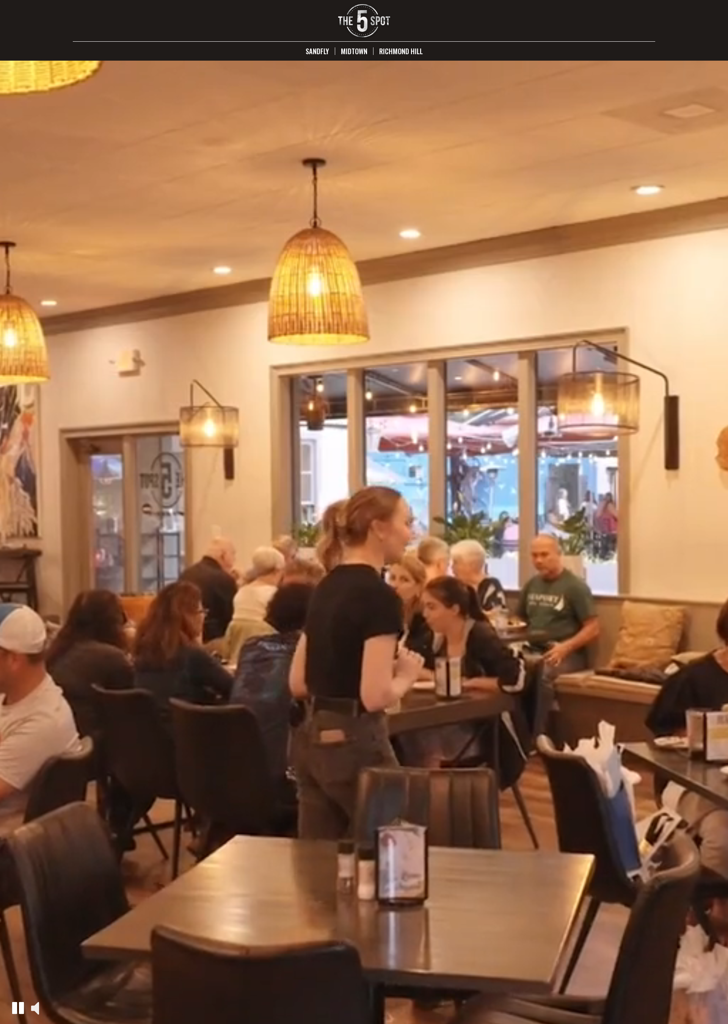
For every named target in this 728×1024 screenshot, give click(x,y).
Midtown (354, 51)
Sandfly (317, 51)
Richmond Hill (401, 51)
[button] (18, 1007)
